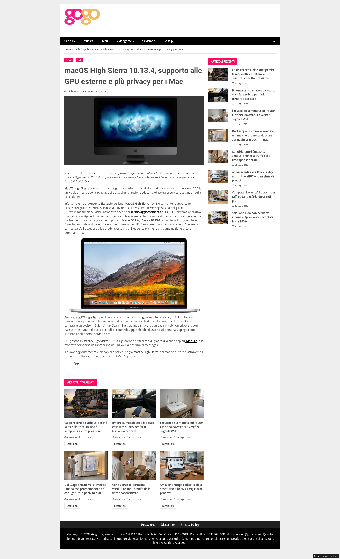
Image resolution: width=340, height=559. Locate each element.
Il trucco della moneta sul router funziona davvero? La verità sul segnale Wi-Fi (181, 427)
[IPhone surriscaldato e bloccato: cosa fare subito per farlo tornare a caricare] (134, 403)
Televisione (147, 41)
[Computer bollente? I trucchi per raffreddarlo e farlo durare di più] (218, 197)
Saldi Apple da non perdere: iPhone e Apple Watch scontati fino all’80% (252, 217)
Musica (88, 41)
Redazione (148, 525)
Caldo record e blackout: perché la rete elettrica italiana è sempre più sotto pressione (85, 427)
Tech (105, 41)
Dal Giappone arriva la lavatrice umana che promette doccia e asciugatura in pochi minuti (85, 489)
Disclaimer (168, 525)
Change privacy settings (326, 555)
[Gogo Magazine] (82, 20)
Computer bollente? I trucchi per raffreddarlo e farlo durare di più (253, 196)
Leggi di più (72, 443)
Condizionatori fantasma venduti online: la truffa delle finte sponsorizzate (131, 489)
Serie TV (69, 41)
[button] (274, 41)
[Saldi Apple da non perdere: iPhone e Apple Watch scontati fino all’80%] (218, 217)
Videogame (124, 41)
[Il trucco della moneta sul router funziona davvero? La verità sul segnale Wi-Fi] (182, 403)
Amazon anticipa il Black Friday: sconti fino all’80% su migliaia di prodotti (181, 489)
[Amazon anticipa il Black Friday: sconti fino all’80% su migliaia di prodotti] (182, 465)
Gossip (168, 41)
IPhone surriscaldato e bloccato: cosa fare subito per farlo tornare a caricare (133, 427)
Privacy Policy (190, 525)
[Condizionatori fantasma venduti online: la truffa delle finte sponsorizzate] (134, 465)
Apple (69, 59)
